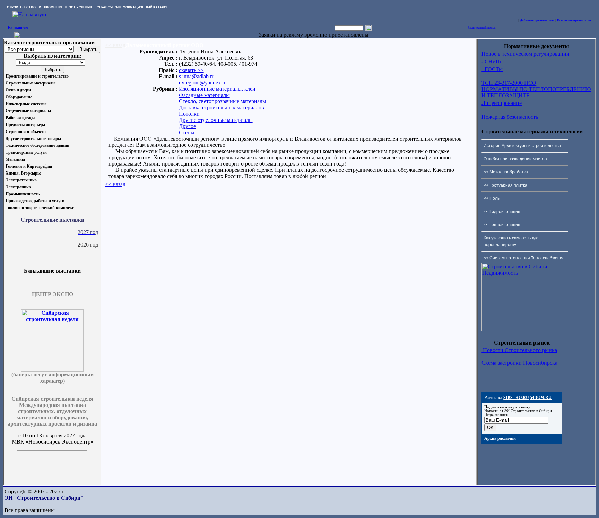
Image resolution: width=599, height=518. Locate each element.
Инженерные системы (26, 103)
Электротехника (21, 180)
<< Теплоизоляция (502, 224)
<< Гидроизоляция (502, 211)
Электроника (18, 187)
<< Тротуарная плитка (505, 185)
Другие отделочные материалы (216, 120)
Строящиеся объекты (26, 131)
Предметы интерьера (25, 124)
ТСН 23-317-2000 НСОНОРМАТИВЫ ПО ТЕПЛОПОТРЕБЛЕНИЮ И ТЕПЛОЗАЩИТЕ (536, 89)
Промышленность (23, 193)
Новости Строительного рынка (519, 350)
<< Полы (492, 198)
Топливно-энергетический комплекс (40, 207)
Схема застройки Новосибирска (519, 363)
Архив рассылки (500, 438)
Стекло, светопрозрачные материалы (222, 101)
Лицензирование (501, 103)
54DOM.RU (541, 397)
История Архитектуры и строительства (522, 145)
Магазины (15, 159)
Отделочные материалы (28, 110)
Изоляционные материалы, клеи (217, 89)
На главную (16, 27)
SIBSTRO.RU (516, 397)
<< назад (115, 45)
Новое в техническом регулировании (525, 54)
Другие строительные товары (33, 138)
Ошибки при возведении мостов (515, 159)
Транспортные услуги (26, 152)
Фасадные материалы (204, 95)
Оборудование (19, 97)
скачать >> (191, 70)
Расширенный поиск (481, 27)
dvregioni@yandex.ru (203, 83)
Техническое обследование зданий (37, 145)
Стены (186, 132)
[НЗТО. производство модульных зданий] (17, 36)
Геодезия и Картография (29, 166)
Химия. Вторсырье (23, 173)
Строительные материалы (30, 83)
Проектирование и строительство (37, 76)
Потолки (189, 114)
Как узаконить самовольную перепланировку (511, 241)
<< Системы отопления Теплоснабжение (524, 258)
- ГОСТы (492, 69)
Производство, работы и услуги (35, 200)
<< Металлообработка (506, 172)
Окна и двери (18, 90)
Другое (187, 126)
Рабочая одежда (20, 117)
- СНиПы (492, 61)
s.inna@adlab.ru (197, 76)
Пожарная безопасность (509, 117)
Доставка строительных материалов (221, 107)
